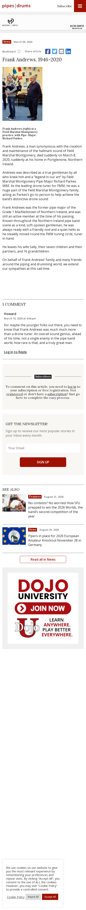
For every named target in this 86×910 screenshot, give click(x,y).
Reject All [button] (33, 897)
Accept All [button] (50, 897)
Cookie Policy (15, 897)
